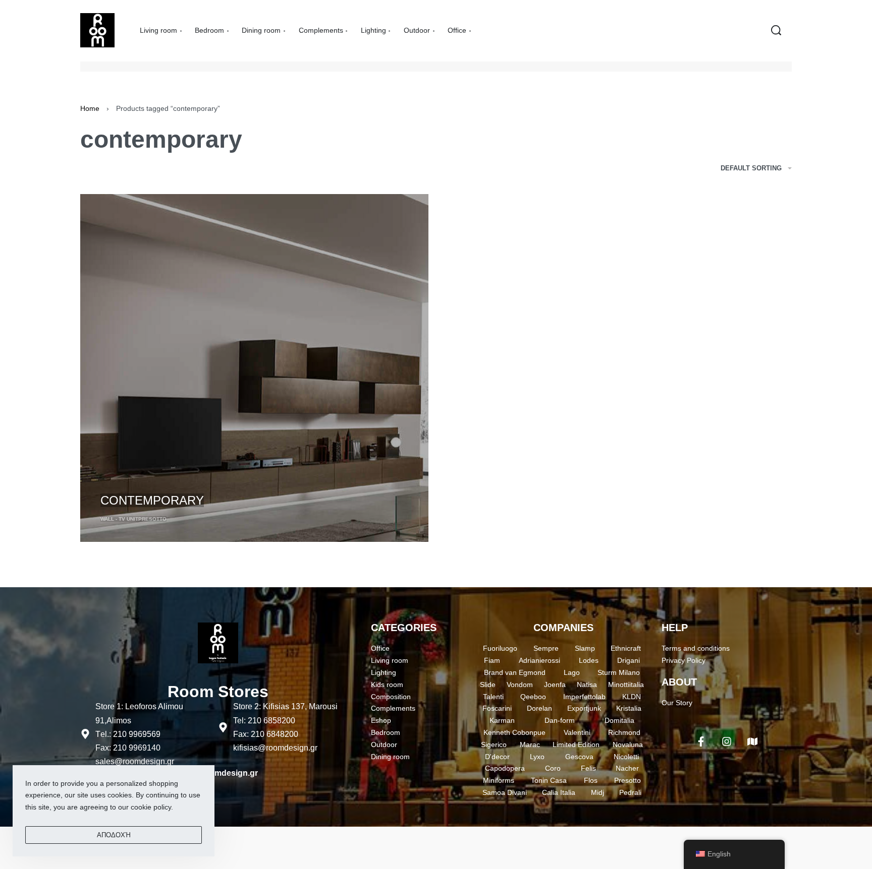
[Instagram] (727, 741)
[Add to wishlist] (159, 483)
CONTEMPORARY (152, 500)
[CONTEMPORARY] (254, 368)
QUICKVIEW (121, 482)
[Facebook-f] (701, 741)
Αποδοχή (114, 835)
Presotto (152, 519)
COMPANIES (563, 627)
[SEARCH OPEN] (776, 30)
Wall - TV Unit (119, 519)
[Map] (752, 741)
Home (89, 108)
